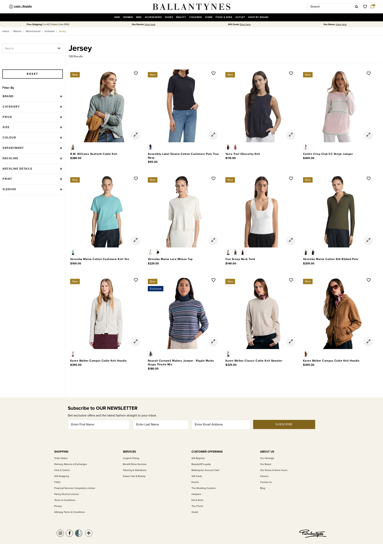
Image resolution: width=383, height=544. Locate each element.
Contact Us (266, 482)
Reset (32, 74)
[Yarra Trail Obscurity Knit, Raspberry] (236, 147)
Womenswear (33, 31)
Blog (262, 488)
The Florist (197, 506)
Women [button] (128, 17)
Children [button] (195, 17)
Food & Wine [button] (224, 17)
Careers (264, 476)
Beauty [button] (181, 17)
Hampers (196, 494)
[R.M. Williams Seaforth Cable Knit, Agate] (73, 147)
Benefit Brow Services (135, 464)
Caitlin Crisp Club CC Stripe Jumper (328, 154)
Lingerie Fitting (131, 458)
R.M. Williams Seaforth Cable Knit (93, 154)
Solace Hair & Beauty (134, 476)
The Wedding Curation (204, 488)
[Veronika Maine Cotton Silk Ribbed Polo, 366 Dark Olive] (306, 252)
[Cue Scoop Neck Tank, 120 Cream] (229, 252)
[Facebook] (69, 533)
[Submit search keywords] (356, 6)
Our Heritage (267, 458)
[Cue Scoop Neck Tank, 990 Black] (243, 252)
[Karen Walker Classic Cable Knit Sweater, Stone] (228, 353)
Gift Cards (197, 476)
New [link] (117, 17)
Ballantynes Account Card (205, 470)
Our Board (265, 464)
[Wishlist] (136, 73)
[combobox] (333, 6)
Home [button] (208, 17)
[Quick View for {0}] (135, 135)
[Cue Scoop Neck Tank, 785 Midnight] (236, 252)
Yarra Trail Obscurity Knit (242, 154)
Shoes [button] (169, 17)
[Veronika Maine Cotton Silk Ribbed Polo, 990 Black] (313, 252)
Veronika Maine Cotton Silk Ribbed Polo (330, 259)
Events (195, 482)
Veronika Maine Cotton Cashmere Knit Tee (99, 259)
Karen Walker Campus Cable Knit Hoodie (98, 360)
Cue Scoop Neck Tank (240, 259)
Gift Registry (198, 458)
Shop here (245, 24)
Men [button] (138, 17)
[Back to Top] (88, 533)
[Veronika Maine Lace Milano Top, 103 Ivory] (151, 252)
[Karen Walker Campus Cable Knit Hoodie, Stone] (73, 353)
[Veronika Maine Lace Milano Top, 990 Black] (158, 252)
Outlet (195, 512)
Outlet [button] (240, 17)
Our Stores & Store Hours (273, 470)
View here (149, 24)
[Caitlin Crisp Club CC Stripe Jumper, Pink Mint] (306, 147)
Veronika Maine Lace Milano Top (170, 259)
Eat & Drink (197, 500)
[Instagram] (60, 533)
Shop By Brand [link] (258, 17)
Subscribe (284, 424)
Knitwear (50, 31)
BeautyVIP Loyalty (201, 464)
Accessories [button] (153, 17)
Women (17, 31)
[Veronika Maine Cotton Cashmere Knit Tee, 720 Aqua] (73, 252)
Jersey (62, 31)
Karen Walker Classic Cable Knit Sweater (253, 360)
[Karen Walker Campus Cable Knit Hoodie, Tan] (306, 353)
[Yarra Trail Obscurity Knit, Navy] (229, 147)
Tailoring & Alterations (135, 470)
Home (5, 31)
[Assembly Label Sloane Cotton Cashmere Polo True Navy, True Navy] (151, 147)
